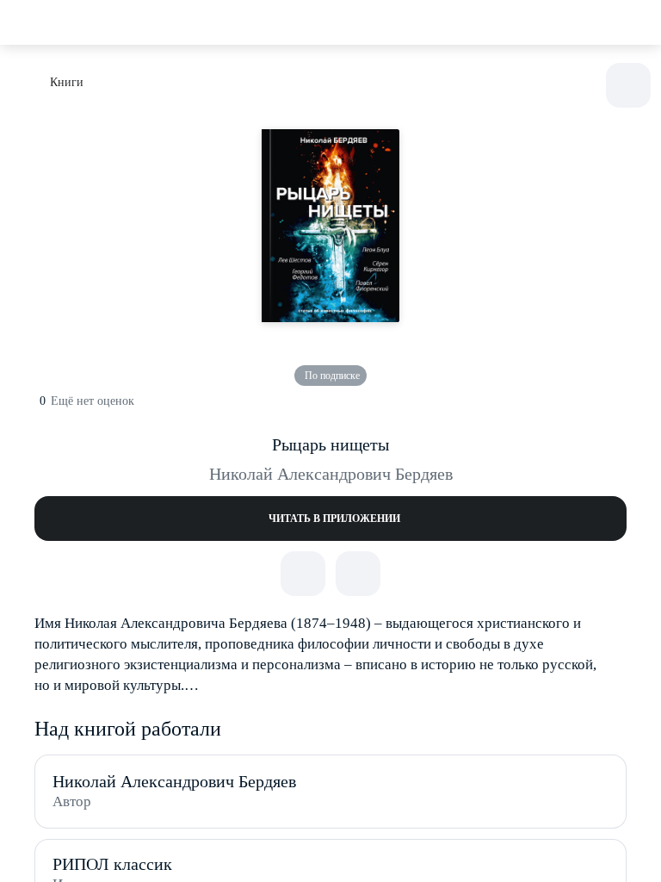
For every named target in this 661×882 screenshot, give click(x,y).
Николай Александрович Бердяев (331, 473)
